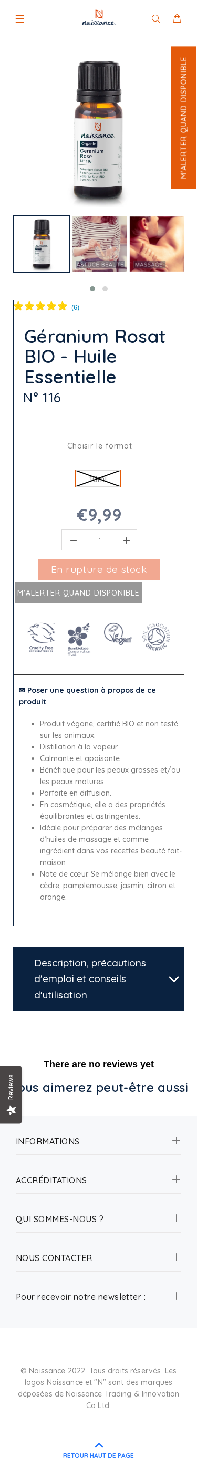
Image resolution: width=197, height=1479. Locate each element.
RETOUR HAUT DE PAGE (98, 1456)
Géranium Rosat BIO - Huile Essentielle (94, 356)
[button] (183, 117)
